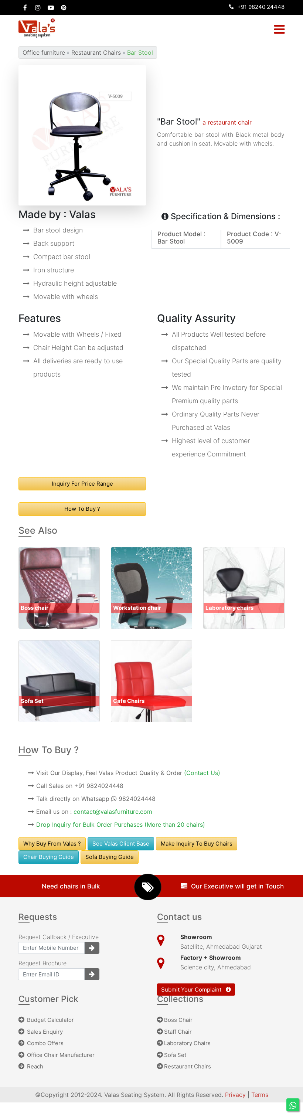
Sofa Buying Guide (109, 856)
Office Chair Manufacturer (60, 1054)
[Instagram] (37, 7)
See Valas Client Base (120, 843)
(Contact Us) (202, 772)
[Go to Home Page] (38, 27)
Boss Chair (178, 1019)
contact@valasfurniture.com (113, 811)
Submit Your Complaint (192, 989)
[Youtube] (50, 7)
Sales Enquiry (44, 1031)
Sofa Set (175, 1054)
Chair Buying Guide (48, 856)
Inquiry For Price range (82, 483)
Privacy (236, 1094)
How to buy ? (82, 508)
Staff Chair (178, 1031)
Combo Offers (44, 1043)
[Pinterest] (63, 7)
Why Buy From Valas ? (52, 843)
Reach (34, 1066)
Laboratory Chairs (187, 1043)
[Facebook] (24, 7)
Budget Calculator (49, 1019)
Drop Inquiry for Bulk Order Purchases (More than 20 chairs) (120, 824)
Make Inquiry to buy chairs (196, 843)
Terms (259, 1094)
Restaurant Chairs (187, 1066)
